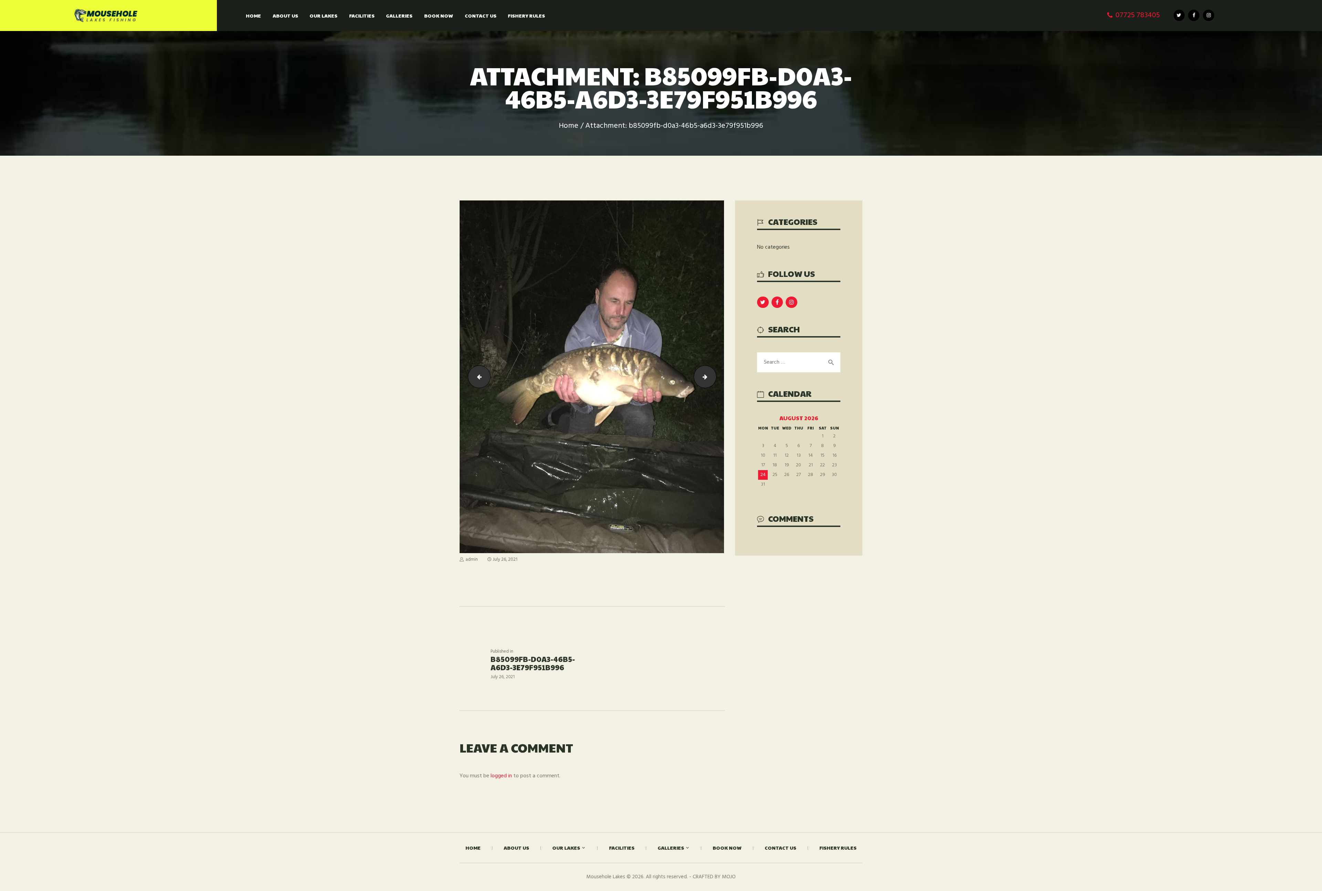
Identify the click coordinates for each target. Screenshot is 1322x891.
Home (568, 126)
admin (471, 559)
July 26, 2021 (505, 559)
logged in (501, 775)
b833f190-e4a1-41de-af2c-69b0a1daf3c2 (477, 376)
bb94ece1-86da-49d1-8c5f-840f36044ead (713, 376)
